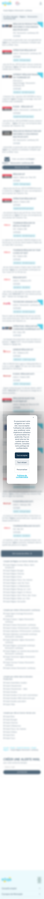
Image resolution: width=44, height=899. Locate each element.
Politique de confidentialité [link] (22, 476)
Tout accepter (22, 455)
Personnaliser (22, 469)
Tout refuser (22, 462)
